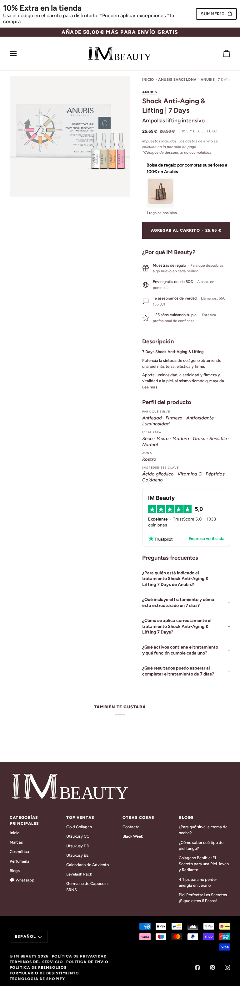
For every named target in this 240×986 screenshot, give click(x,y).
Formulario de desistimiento (44, 973)
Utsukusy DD (77, 846)
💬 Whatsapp (22, 880)
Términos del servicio (36, 962)
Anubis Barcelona (177, 79)
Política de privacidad (79, 956)
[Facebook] (197, 967)
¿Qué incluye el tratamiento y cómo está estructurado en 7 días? (178, 602)
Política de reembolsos (38, 967)
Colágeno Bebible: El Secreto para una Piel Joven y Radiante (204, 863)
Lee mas (149, 387)
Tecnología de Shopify (37, 979)
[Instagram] (227, 967)
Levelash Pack (79, 874)
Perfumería (19, 861)
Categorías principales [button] (24, 820)
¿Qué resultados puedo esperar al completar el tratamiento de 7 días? (178, 670)
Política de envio (87, 962)
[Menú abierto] (19, 53)
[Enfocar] (21, 184)
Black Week (132, 836)
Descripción (158, 341)
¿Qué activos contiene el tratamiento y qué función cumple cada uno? (180, 649)
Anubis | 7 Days (216, 79)
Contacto (130, 826)
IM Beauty (25, 956)
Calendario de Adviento (87, 864)
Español (25, 936)
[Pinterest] (212, 967)
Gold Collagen (79, 826)
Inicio (148, 79)
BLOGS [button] (186, 817)
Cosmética (19, 851)
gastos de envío (199, 141)
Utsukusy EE (77, 855)
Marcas (16, 842)
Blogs (15, 870)
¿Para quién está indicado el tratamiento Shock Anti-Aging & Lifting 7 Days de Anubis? (175, 578)
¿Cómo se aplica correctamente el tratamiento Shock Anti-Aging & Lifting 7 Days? (176, 626)
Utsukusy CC (77, 836)
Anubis (149, 92)
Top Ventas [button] (80, 817)
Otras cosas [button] (138, 817)
